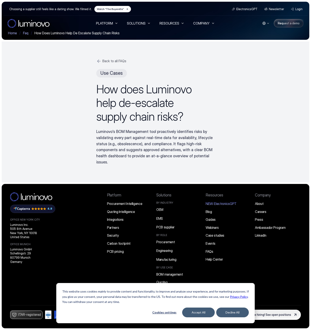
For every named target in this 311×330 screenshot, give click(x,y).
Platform (114, 195)
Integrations (115, 219)
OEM (159, 209)
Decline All (232, 312)
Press (259, 219)
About (259, 204)
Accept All (198, 312)
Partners (113, 227)
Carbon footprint (119, 243)
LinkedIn (260, 235)
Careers (260, 212)
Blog (209, 212)
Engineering (164, 251)
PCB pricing (115, 251)
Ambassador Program (270, 227)
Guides (211, 219)
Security (113, 235)
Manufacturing (166, 259)
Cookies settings (164, 312)
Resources (214, 195)
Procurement (165, 242)
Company (263, 195)
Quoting (162, 282)
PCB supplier (165, 227)
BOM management (169, 274)
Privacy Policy (239, 296)
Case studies (215, 235)
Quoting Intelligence (121, 212)
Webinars (212, 227)
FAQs (209, 251)
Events (210, 243)
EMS (159, 218)
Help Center (214, 259)
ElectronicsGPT (221, 204)
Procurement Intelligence (124, 204)
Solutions (163, 195)
